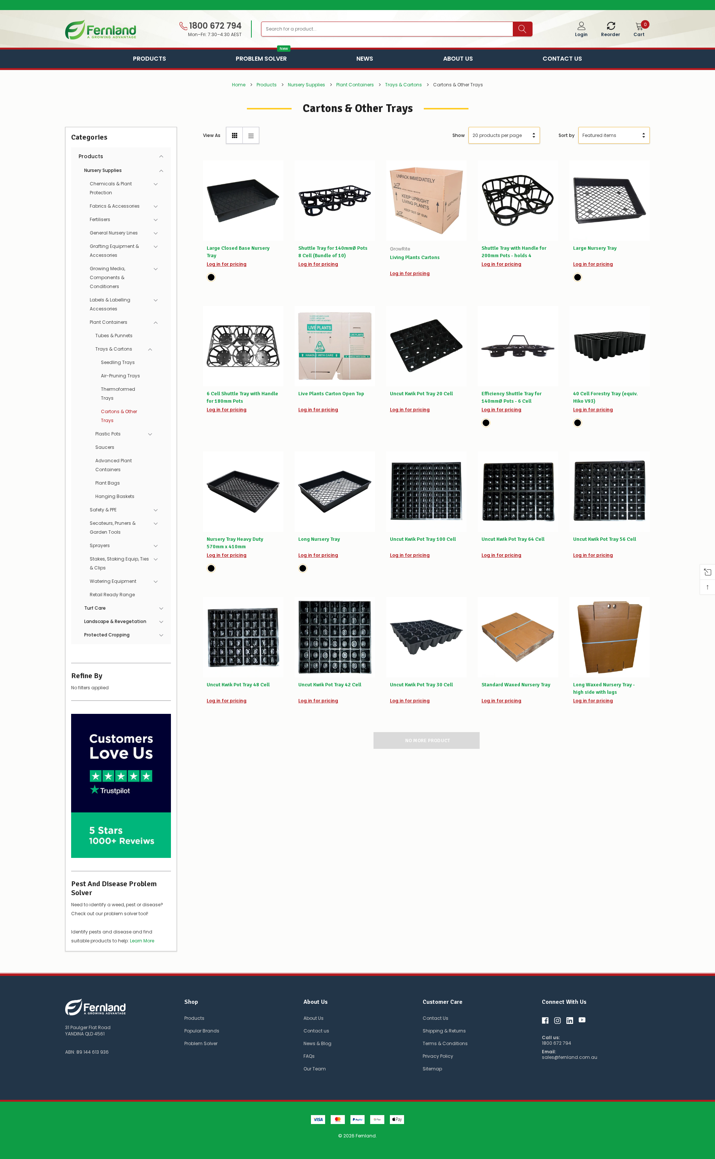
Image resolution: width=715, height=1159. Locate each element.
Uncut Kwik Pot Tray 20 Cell (421, 393)
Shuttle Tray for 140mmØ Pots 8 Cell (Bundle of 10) (333, 252)
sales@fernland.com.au (569, 1057)
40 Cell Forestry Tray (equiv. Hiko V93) (605, 397)
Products (149, 58)
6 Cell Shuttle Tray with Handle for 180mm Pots (242, 397)
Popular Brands (201, 1031)
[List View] (250, 135)
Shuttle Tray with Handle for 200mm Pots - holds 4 (514, 252)
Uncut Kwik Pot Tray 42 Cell (329, 684)
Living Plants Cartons (415, 257)
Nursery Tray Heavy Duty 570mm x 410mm (235, 543)
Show (458, 135)
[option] (357, 5)
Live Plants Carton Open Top (331, 393)
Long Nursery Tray (319, 539)
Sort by (567, 135)
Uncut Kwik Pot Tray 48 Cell (238, 684)
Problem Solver (261, 58)
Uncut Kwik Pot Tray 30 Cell (421, 684)
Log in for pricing (227, 264)
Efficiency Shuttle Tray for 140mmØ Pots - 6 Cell (511, 397)
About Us (458, 58)
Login (581, 34)
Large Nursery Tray (595, 248)
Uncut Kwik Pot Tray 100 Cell (423, 539)
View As (211, 135)
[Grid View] (234, 135)
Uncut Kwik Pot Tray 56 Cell (604, 539)
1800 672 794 (214, 26)
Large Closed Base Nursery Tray (238, 252)
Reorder (610, 34)
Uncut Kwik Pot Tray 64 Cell (513, 539)
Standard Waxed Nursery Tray (516, 684)
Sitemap (432, 1069)
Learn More (142, 941)
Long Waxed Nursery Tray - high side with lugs (604, 688)
